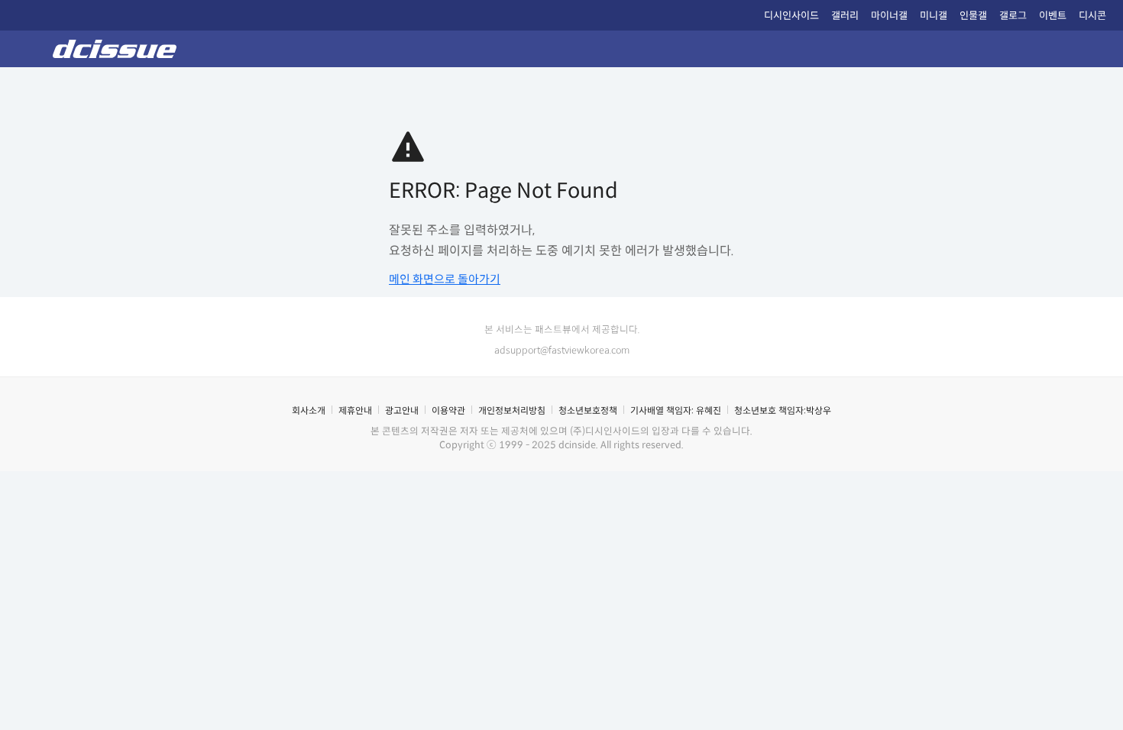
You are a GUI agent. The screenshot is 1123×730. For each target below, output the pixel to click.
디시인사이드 (791, 15)
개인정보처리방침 (511, 410)
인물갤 (973, 15)
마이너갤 (889, 15)
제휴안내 (355, 410)
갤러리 (845, 15)
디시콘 (1092, 15)
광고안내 (402, 410)
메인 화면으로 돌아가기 (444, 279)
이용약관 (448, 410)
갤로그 (1013, 15)
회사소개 (308, 410)
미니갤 (933, 15)
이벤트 (1052, 15)
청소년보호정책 (587, 410)
